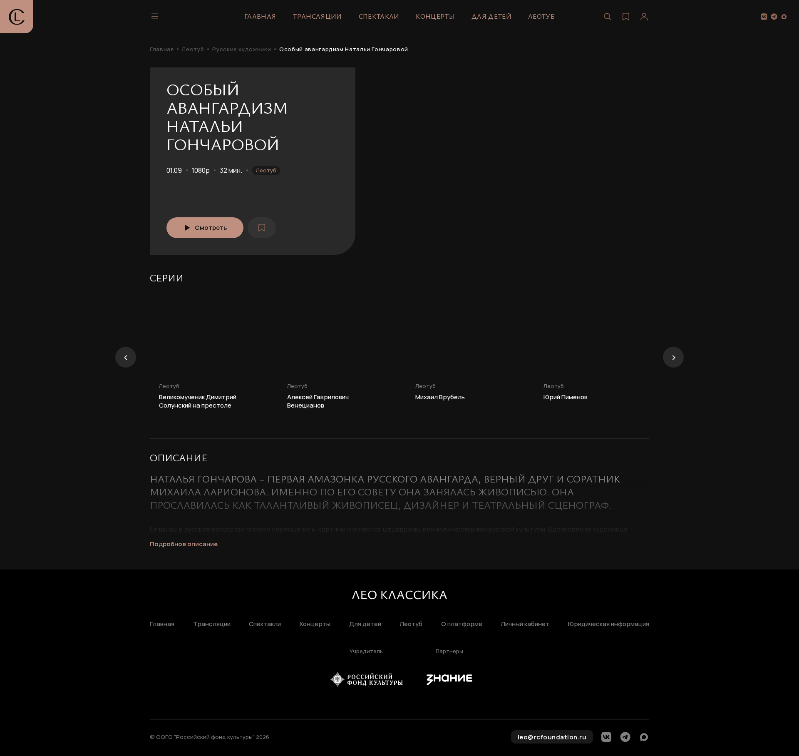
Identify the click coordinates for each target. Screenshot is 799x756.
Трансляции (317, 16)
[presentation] (125, 357)
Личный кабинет (525, 624)
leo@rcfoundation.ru (552, 737)
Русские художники (241, 49)
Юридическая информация (608, 624)
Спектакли (379, 16)
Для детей (491, 16)
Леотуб (541, 16)
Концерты (435, 16)
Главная (260, 16)
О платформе (461, 624)
